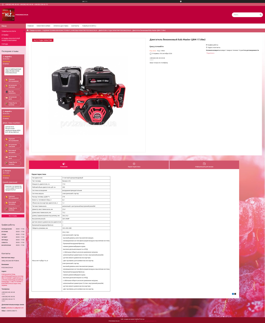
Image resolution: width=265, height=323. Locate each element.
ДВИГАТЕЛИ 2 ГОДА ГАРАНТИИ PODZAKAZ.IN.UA (115, 30)
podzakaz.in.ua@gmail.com (14, 308)
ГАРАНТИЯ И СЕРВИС (43, 26)
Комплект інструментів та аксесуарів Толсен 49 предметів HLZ (13, 188)
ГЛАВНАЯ (30, 26)
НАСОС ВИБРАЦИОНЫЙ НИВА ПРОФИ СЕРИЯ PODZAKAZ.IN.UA (13, 71)
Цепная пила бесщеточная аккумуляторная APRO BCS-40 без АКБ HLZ (12, 129)
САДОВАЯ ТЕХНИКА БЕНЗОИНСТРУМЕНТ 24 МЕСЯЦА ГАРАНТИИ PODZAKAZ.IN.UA (69, 30)
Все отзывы (13, 216)
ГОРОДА (5, 44)
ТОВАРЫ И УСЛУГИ (88, 26)
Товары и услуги (35, 30)
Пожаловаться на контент (128, 321)
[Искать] (260, 14)
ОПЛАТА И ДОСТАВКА (61, 26)
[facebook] (233, 294)
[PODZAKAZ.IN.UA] (8, 14)
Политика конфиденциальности (146, 321)
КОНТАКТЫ (75, 26)
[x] (235, 294)
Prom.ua (141, 319)
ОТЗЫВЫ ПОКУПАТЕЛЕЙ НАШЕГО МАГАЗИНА (11, 39)
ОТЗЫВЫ (5, 35)
